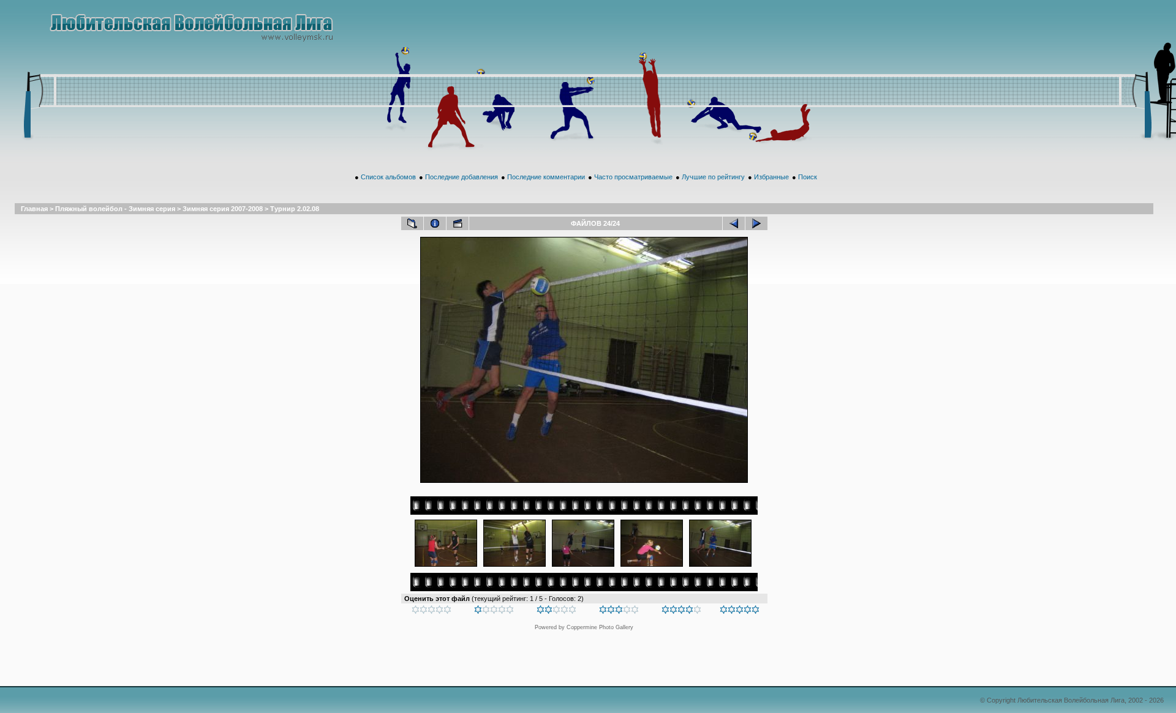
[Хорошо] (619, 611)
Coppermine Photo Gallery (600, 627)
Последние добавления (461, 177)
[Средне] (556, 611)
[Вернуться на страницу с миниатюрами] (412, 223)
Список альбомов (388, 177)
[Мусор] (431, 611)
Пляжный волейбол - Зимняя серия (115, 208)
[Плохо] (494, 611)
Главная (34, 208)
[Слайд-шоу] (458, 223)
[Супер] (740, 611)
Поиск (807, 177)
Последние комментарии (546, 177)
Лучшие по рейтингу (713, 177)
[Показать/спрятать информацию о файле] (435, 223)
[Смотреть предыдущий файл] (734, 223)
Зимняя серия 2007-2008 (223, 208)
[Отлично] (681, 611)
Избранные (771, 177)
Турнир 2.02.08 (294, 208)
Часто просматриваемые (633, 177)
